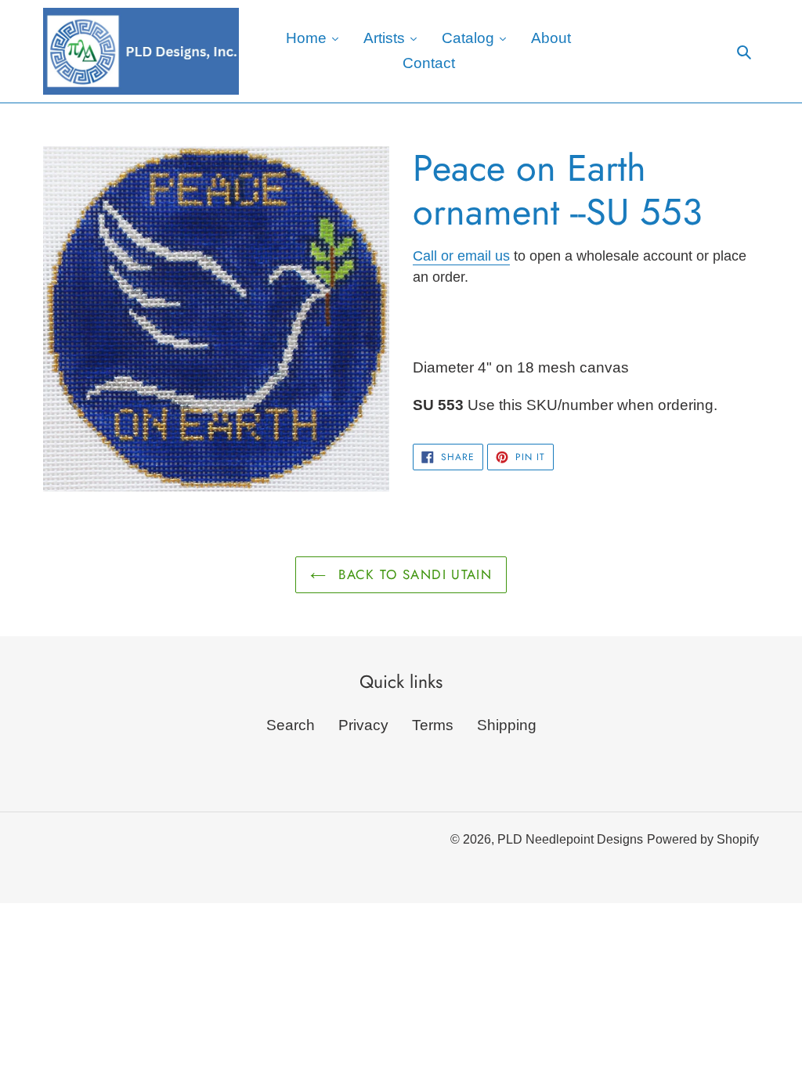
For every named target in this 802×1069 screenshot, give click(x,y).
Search (290, 725)
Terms (432, 725)
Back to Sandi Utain (413, 574)
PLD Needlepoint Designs (570, 839)
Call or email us (461, 256)
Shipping (506, 725)
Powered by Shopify (703, 839)
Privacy (363, 725)
